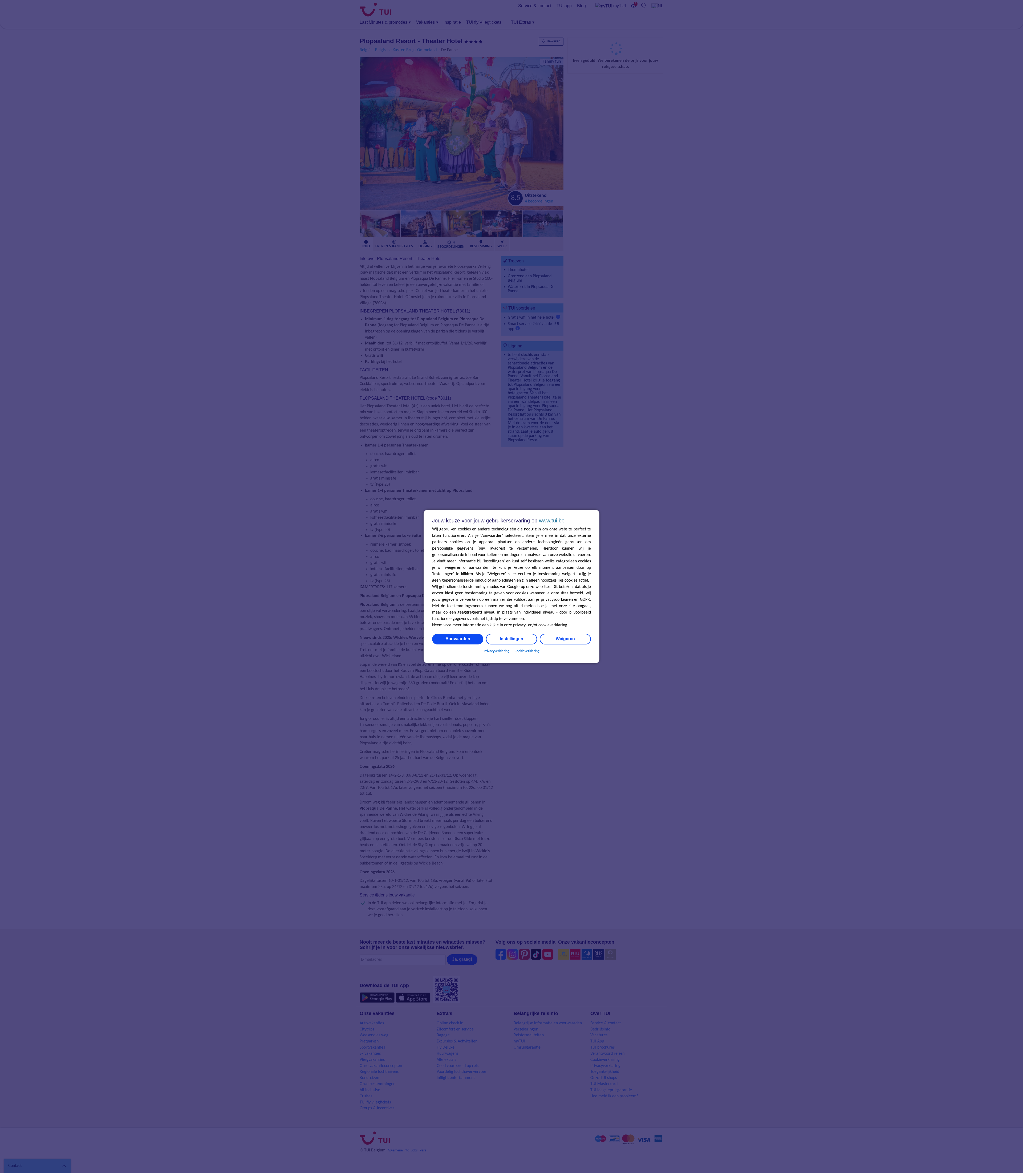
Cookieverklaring (527, 651)
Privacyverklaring (496, 651)
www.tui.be (552, 520)
